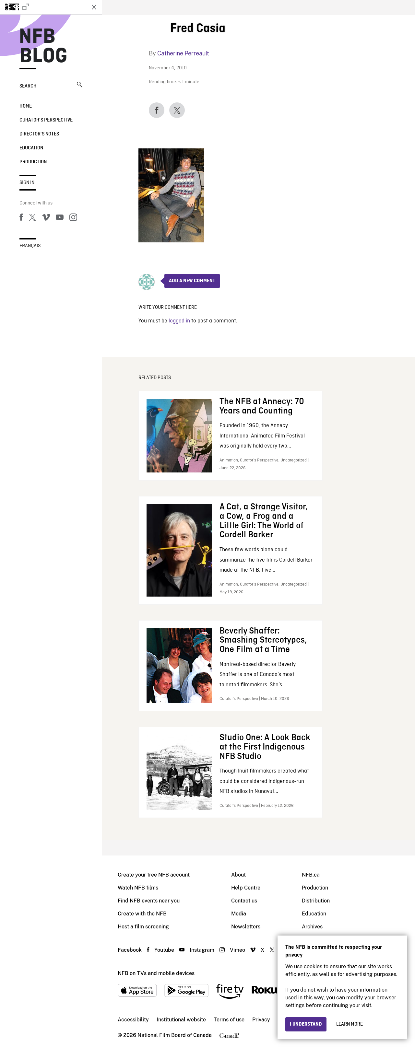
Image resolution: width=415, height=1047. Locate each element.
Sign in (26, 182)
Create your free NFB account (154, 875)
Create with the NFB (142, 914)
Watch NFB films (138, 888)
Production (33, 162)
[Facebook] (21, 218)
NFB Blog (43, 46)
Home (25, 106)
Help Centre (245, 888)
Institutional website (181, 1020)
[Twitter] (32, 218)
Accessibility (133, 1020)
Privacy (261, 1020)
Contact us (244, 901)
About (238, 875)
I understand (306, 1024)
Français (30, 246)
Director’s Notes (39, 134)
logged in (179, 321)
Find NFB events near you (149, 901)
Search (28, 86)
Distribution (316, 901)
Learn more (349, 1024)
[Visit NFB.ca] (43, 7)
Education (31, 148)
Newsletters (245, 927)
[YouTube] (60, 218)
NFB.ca (311, 875)
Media (238, 914)
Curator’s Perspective (46, 120)
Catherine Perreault (183, 53)
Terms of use (229, 1020)
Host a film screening (143, 927)
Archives (312, 927)
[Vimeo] (46, 218)
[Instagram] (73, 218)
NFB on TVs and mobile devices (156, 973)
